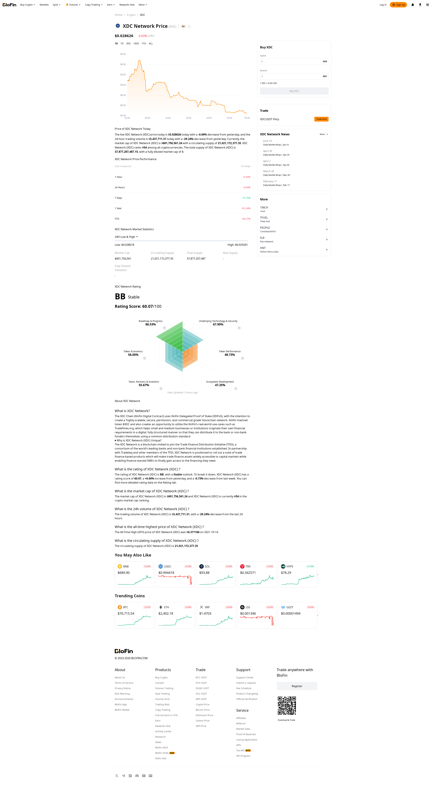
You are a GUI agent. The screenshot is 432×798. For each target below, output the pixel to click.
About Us (120, 677)
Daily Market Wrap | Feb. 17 (276, 185)
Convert (159, 682)
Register (297, 686)
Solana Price (203, 720)
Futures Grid (162, 699)
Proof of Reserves (246, 734)
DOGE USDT (202, 688)
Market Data (243, 728)
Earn (157, 720)
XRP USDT (201, 699)
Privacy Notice (123, 688)
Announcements (124, 699)
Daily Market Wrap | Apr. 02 (276, 164)
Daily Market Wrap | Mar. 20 (276, 175)
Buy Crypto (161, 677)
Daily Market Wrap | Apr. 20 (276, 154)
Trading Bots (162, 704)
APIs (238, 745)
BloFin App (121, 704)
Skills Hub (160, 758)
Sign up (400, 4)
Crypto (131, 15)
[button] (317, 574)
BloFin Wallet (122, 709)
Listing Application (246, 739)
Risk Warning (122, 693)
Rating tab (169, 482)
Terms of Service (124, 682)
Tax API (243, 750)
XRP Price (201, 726)
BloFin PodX (164, 753)
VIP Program (243, 755)
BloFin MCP (161, 747)
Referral (240, 723)
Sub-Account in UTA (166, 715)
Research (160, 736)
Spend (263, 55)
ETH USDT (201, 682)
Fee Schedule (243, 688)
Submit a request (246, 682)
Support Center (245, 677)
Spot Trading (162, 693)
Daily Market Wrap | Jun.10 (276, 144)
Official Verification (247, 699)
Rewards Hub (162, 726)
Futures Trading (164, 688)
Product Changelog (247, 693)
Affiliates (241, 718)
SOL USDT (201, 693)
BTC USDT (201, 677)
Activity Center (163, 731)
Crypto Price (202, 704)
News (158, 742)
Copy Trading (162, 709)
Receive (263, 70)
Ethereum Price (204, 715)
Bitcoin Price (203, 709)
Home (119, 15)
